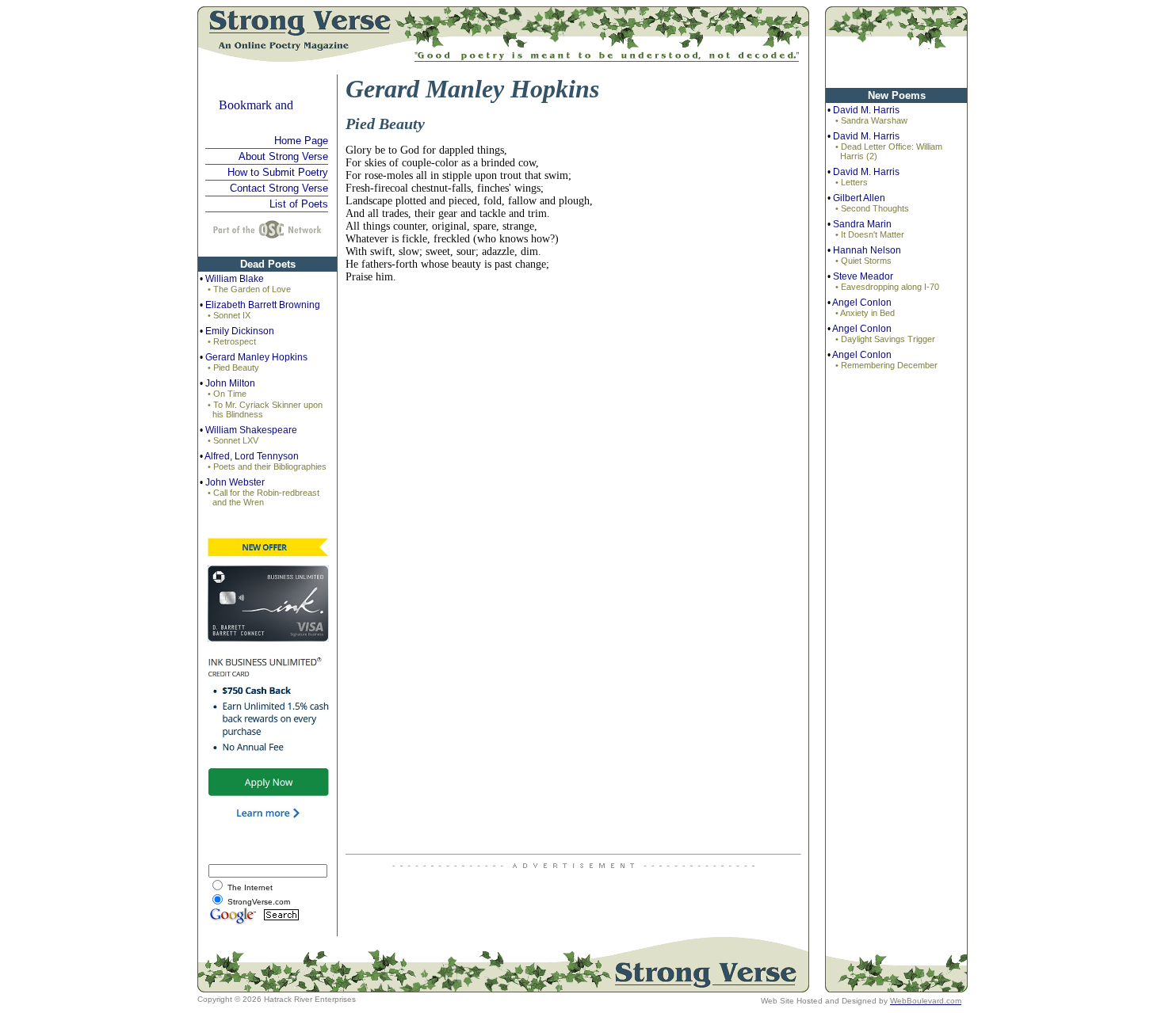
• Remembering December (886, 365)
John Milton (230, 383)
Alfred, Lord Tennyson (251, 456)
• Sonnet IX (229, 315)
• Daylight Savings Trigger (885, 339)
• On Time (227, 393)
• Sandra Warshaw (871, 120)
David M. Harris (866, 110)
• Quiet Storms (863, 260)
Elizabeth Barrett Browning (262, 304)
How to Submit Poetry (277, 172)
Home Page (301, 141)
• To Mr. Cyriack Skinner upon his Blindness (265, 409)
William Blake (234, 278)
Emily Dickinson (239, 331)
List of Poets (298, 204)
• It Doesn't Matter (869, 234)
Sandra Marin (862, 224)
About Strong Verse (283, 156)
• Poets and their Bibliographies (267, 466)
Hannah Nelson (867, 250)
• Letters (851, 182)
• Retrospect (232, 341)
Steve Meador (863, 276)
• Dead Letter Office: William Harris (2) (888, 151)
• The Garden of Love (249, 289)
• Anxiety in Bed (865, 313)
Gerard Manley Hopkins (256, 357)
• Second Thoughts (872, 208)
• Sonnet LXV (233, 440)
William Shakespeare (251, 430)
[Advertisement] (896, 627)
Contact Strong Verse (279, 188)
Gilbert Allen (859, 198)
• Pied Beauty (233, 367)
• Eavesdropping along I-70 (887, 286)
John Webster (235, 482)
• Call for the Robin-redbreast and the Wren (263, 497)
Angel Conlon (862, 302)
